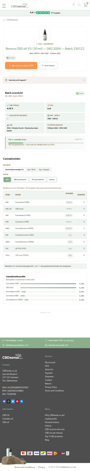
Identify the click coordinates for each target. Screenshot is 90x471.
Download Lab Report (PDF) (23, 66)
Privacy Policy (51, 387)
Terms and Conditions (54, 391)
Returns (48, 384)
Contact (48, 380)
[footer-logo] (12, 356)
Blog (47, 440)
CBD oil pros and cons (54, 429)
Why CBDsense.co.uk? (55, 415)
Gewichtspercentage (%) (14, 169)
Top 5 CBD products (54, 437)
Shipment (49, 377)
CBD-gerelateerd (20, 179)
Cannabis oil (7, 419)
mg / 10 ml (31, 169)
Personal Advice (52, 422)
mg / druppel (44, 169)
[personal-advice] (73, 4)
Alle (7, 179)
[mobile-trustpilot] (55, 12)
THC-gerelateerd (38, 179)
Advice (48, 426)
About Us (49, 370)
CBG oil (5, 422)
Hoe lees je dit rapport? (17, 80)
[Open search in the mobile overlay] (79, 5)
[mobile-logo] (20, 5)
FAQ (47, 366)
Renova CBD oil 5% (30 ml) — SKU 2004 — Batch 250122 (45, 48)
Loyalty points (51, 419)
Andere (52, 179)
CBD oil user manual (53, 433)
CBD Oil (5, 415)
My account (50, 363)
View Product (49, 66)
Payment (48, 373)
